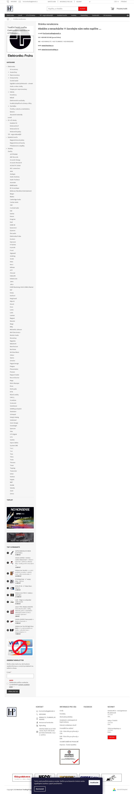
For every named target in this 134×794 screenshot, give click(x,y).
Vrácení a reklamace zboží (68, 725)
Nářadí (12, 98)
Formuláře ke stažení (66, 728)
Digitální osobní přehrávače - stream (21, 84)
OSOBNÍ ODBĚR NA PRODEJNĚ (69, 742)
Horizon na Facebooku (46, 722)
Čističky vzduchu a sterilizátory (20, 109)
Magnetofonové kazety (17, 143)
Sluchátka (13, 106)
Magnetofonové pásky (17, 140)
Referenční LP (14, 126)
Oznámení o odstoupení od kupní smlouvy (68, 721)
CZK (115, 2)
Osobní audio (14, 81)
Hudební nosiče (13, 137)
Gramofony (13, 72)
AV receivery (14, 69)
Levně (10, 118)
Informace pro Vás (66, 2)
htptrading (42, 726)
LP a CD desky (12, 120)
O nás (61, 711)
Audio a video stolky (16, 86)
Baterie (12, 112)
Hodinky (10, 149)
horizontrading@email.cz (52, 33)
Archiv (112, 737)
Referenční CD (14, 129)
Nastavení (40, 789)
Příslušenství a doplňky (17, 146)
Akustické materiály (16, 115)
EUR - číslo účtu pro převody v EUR (69, 738)
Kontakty (62, 714)
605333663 (42, 714)
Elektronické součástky (17, 101)
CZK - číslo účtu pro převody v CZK (69, 732)
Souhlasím (94, 782)
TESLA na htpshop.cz (114, 729)
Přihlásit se (13, 691)
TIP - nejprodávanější (14, 134)
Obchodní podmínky (66, 717)
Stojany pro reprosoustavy (18, 89)
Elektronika (11, 67)
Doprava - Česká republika (68, 745)
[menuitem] (10, 15)
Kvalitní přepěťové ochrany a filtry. (21, 103)
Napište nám (52, 2)
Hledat (82, 9)
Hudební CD (13, 123)
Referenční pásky (15, 132)
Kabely (12, 92)
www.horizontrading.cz (50, 50)
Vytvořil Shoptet (122, 790)
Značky (10, 151)
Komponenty (14, 78)
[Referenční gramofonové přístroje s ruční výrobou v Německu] (111, 778)
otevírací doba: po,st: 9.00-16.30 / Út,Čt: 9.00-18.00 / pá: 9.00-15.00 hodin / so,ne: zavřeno (47, 732)
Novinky (79, 2)
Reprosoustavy (15, 75)
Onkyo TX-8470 (112, 721)
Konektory (13, 95)
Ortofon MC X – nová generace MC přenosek (117, 712)
